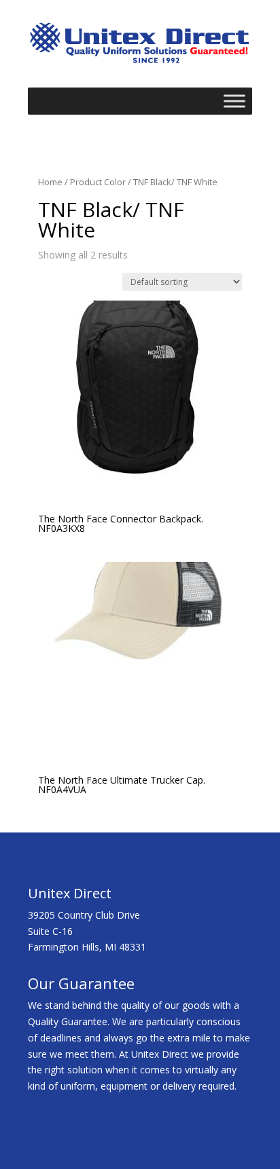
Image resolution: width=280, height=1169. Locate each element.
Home (50, 182)
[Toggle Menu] (234, 101)
